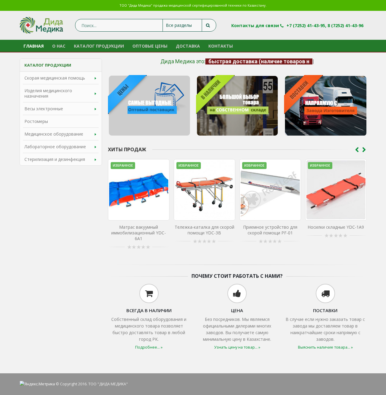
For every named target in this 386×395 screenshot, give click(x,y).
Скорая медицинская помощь (54, 78)
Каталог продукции (99, 46)
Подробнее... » (149, 347)
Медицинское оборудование (53, 134)
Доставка (188, 46)
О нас (58, 46)
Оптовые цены (149, 46)
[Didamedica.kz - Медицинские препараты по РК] (41, 25)
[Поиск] (209, 25)
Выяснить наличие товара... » (325, 347)
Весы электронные (43, 108)
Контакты (220, 46)
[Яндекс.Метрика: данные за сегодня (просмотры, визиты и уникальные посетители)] (37, 384)
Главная (34, 46)
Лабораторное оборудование (55, 146)
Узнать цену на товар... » (237, 347)
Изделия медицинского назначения (48, 93)
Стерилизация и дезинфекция (54, 159)
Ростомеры (36, 121)
